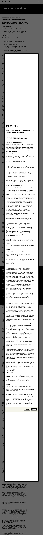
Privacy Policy (11, 394)
